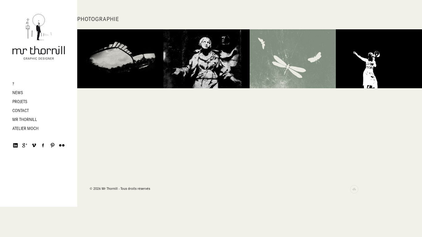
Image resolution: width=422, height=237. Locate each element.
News (17, 92)
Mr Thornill (24, 119)
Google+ (25, 145)
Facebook (43, 145)
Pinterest (52, 145)
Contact (20, 110)
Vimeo (34, 145)
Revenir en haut (354, 189)
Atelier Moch (25, 128)
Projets (19, 101)
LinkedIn (15, 145)
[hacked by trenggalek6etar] (38, 37)
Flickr (62, 145)
